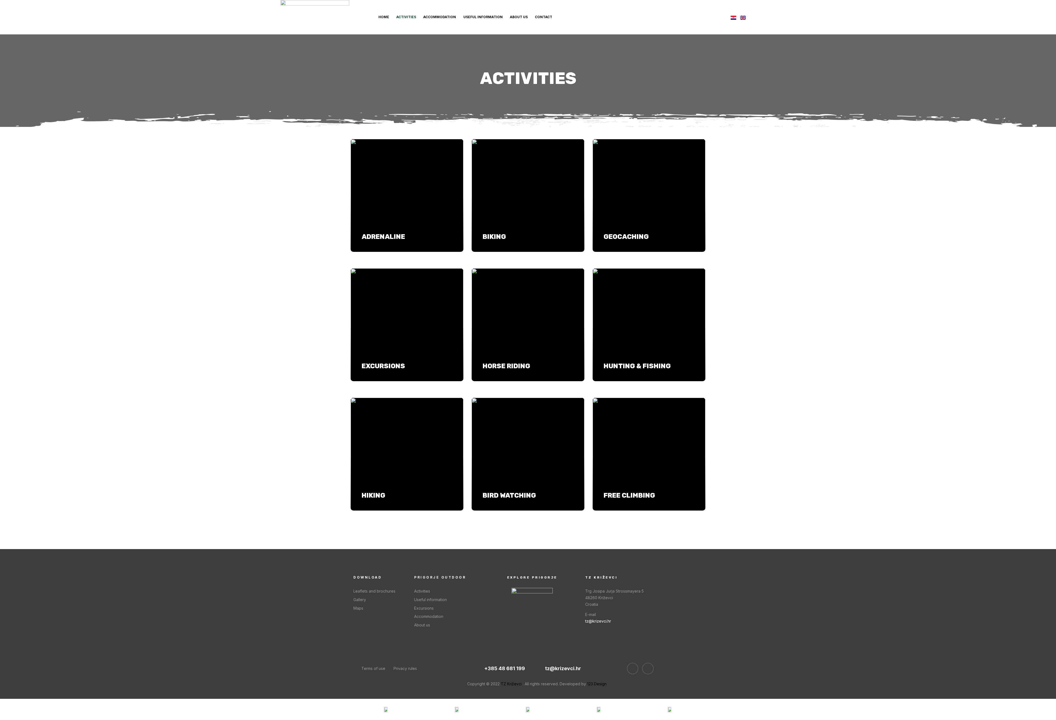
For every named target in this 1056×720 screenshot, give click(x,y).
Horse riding (506, 366)
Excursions (383, 366)
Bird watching (509, 495)
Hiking (373, 495)
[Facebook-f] (633, 668)
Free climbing (629, 495)
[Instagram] (648, 668)
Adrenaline (383, 237)
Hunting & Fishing (637, 366)
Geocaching (626, 237)
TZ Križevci (511, 683)
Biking (494, 237)
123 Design (597, 683)
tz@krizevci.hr (598, 621)
